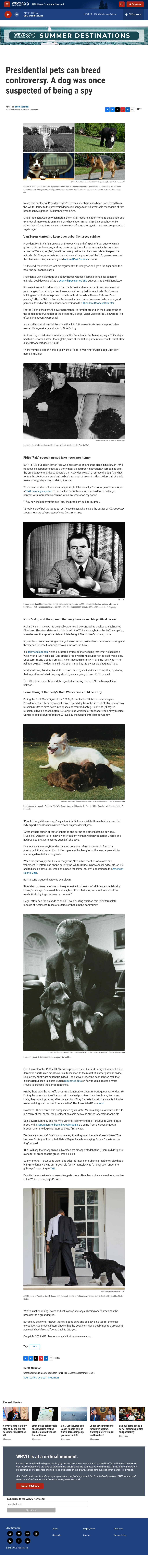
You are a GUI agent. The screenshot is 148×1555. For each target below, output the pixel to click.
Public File (118, 1529)
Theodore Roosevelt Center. (99, 303)
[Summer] (74, 35)
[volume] (16, 14)
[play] (8, 14)
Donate (136, 4)
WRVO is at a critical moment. (47, 1457)
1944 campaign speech (39, 491)
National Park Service (75, 259)
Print (138, 109)
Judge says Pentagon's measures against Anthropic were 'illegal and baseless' (102, 1430)
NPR (35, 1346)
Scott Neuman (21, 106)
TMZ (53, 1168)
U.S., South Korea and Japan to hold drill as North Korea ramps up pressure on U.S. (72, 1430)
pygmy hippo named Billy (73, 280)
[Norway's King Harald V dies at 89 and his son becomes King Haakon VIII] (16, 1414)
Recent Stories (12, 1402)
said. (101, 1103)
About (55, 1529)
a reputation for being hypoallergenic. (57, 1124)
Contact (86, 1535)
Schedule (56, 1535)
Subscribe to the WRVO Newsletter (26, 1499)
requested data (73, 1080)
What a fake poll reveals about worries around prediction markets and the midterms (44, 1430)
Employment (89, 1529)
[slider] (21, 14)
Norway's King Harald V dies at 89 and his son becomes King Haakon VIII (15, 1430)
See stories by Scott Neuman (41, 1377)
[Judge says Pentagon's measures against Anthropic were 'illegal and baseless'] (103, 1414)
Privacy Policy (120, 1535)
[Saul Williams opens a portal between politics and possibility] (132, 1414)
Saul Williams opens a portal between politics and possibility (131, 1429)
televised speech (38, 651)
